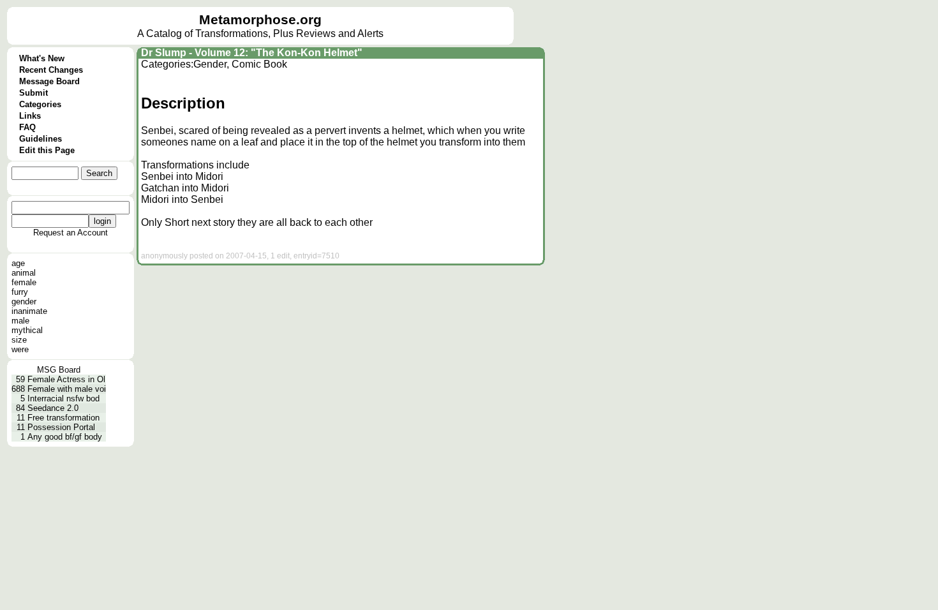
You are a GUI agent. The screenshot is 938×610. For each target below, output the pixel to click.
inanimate (29, 311)
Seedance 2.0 (52, 408)
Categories (40, 104)
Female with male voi (66, 389)
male (20, 320)
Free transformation (63, 417)
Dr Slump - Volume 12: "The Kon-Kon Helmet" (251, 52)
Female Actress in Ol (66, 379)
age (18, 263)
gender (23, 301)
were (20, 349)
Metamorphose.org (260, 19)
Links (30, 116)
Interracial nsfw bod (63, 398)
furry (19, 292)
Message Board (49, 81)
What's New (41, 58)
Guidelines (40, 139)
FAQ (27, 127)
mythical (27, 330)
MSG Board (58, 370)
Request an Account (70, 232)
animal (23, 273)
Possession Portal (61, 427)
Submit (33, 93)
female (23, 282)
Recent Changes (51, 70)
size (19, 340)
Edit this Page (47, 150)
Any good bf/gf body (64, 437)
